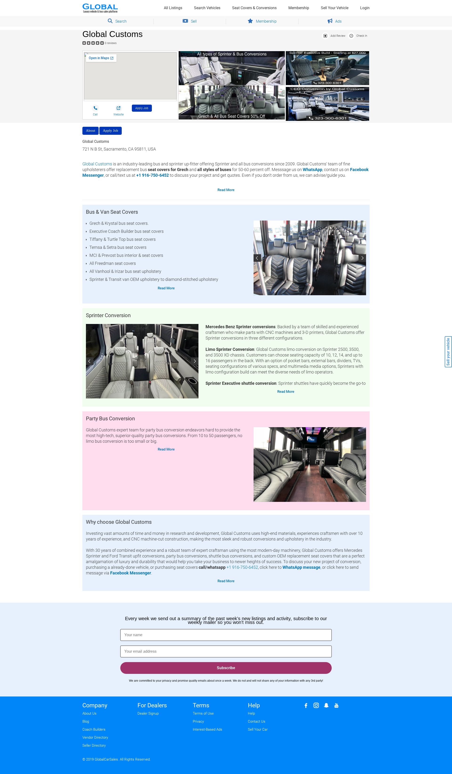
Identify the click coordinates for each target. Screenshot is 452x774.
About (90, 130)
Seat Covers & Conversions (254, 8)
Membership (298, 8)
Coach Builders (93, 729)
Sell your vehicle (448, 352)
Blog (85, 721)
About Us (89, 713)
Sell (193, 21)
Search (120, 21)
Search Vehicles (207, 8)
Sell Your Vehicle (334, 8)
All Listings (173, 8)
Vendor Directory (95, 737)
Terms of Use (203, 713)
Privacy (198, 721)
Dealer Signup (148, 713)
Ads (338, 21)
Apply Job (141, 108)
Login (365, 8)
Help (251, 713)
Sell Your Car (258, 729)
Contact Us (256, 721)
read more (226, 190)
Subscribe (226, 668)
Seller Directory (94, 745)
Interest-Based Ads (207, 729)
